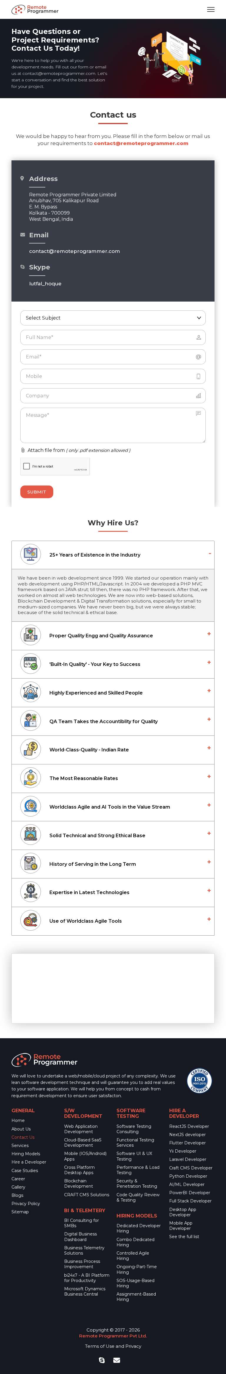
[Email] (116, 1360)
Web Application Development (81, 1129)
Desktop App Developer (182, 1212)
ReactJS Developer (189, 1126)
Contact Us (22, 1137)
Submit (36, 492)
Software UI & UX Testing (134, 1156)
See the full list (184, 1236)
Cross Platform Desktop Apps (79, 1170)
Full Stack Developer (190, 1201)
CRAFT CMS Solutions (86, 1194)
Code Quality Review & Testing (138, 1197)
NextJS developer (187, 1134)
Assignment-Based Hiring (136, 1296)
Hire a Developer (28, 1162)
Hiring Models (25, 1153)
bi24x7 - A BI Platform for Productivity (86, 1278)
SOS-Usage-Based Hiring (135, 1283)
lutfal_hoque (45, 284)
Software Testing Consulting (134, 1129)
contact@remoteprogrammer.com (58, 73)
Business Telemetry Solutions (84, 1250)
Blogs (17, 1195)
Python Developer (188, 1176)
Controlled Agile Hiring (133, 1255)
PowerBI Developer (189, 1192)
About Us (21, 1129)
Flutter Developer (187, 1143)
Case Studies (24, 1170)
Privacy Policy (25, 1203)
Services (20, 1145)
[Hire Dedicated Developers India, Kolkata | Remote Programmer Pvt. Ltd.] (35, 9)
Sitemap (20, 1212)
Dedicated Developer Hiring (139, 1228)
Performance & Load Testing (138, 1170)
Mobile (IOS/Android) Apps (85, 1156)
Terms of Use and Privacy (113, 1346)
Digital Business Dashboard (80, 1236)
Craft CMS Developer (190, 1168)
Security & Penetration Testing (137, 1183)
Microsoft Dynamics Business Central (84, 1291)
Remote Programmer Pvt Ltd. (113, 1336)
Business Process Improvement (82, 1264)
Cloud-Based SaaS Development (83, 1142)
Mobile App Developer (180, 1225)
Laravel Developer (187, 1159)
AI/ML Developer (187, 1184)
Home (18, 1120)
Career (18, 1179)
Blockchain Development (78, 1183)
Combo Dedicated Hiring (135, 1242)
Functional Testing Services (135, 1142)
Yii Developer (182, 1151)
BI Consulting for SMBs (81, 1223)
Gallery (18, 1187)
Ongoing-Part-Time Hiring (137, 1269)
